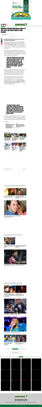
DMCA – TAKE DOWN (24, 402)
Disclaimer (19, 402)
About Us (7, 402)
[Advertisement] (15, 95)
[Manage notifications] (40, 405)
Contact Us (10, 402)
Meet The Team (34, 402)
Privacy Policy (15, 402)
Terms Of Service (29, 402)
